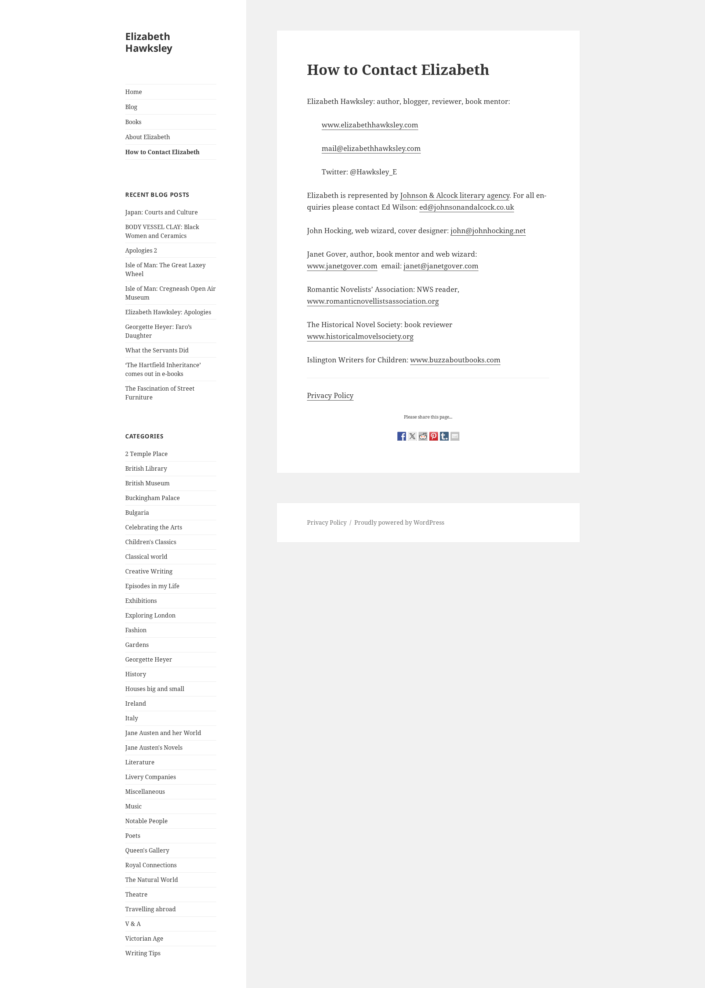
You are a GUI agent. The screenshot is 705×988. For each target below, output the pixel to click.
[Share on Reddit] (423, 436)
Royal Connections (151, 865)
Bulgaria (137, 513)
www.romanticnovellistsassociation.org (373, 301)
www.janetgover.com (342, 266)
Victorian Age (144, 938)
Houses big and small (154, 689)
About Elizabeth (147, 137)
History (135, 674)
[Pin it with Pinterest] (433, 436)
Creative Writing (149, 571)
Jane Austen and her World (163, 733)
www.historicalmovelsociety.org (360, 336)
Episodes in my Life (152, 586)
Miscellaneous (145, 792)
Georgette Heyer (148, 659)
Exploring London (150, 615)
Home (133, 92)
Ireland (135, 703)
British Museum (147, 483)
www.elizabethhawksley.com (370, 125)
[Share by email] (455, 436)
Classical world (146, 557)
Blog (131, 107)
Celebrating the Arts (153, 527)
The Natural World (151, 880)
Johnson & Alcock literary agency (454, 195)
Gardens (137, 645)
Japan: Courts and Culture (161, 212)
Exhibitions (141, 601)
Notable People (146, 821)
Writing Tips (142, 953)
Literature (140, 762)
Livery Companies (150, 777)
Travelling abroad (150, 909)
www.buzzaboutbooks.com (455, 360)
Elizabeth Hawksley (148, 42)
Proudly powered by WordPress (399, 522)
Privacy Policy (330, 395)
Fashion (136, 630)
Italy (131, 718)
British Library (146, 468)
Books (133, 122)
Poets (132, 836)
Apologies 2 (141, 250)
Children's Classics (150, 542)
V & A (133, 924)
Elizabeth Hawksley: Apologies (168, 312)
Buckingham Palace (152, 498)
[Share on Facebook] (401, 436)
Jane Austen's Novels (153, 747)
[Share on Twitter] (412, 436)
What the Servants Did (157, 350)
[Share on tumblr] (444, 436)
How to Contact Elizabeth (162, 152)
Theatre (136, 894)
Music (133, 806)
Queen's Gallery (147, 850)
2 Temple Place (146, 454)
